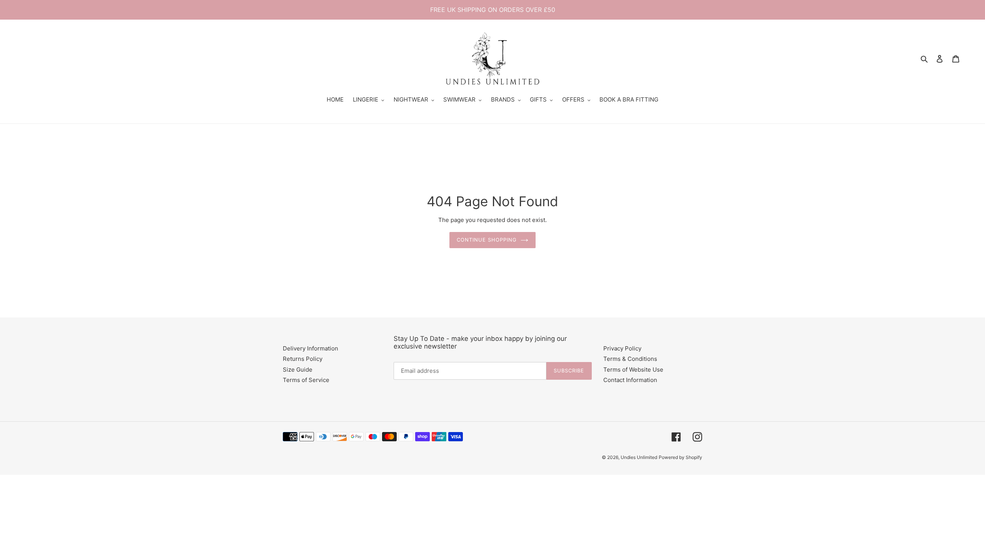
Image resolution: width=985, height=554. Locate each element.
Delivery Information (310, 348)
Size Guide (297, 369)
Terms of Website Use (633, 369)
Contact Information (630, 380)
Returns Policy (302, 358)
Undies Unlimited (639, 457)
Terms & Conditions (630, 358)
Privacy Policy (622, 348)
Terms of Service (306, 380)
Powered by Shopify (680, 457)
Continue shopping (487, 240)
